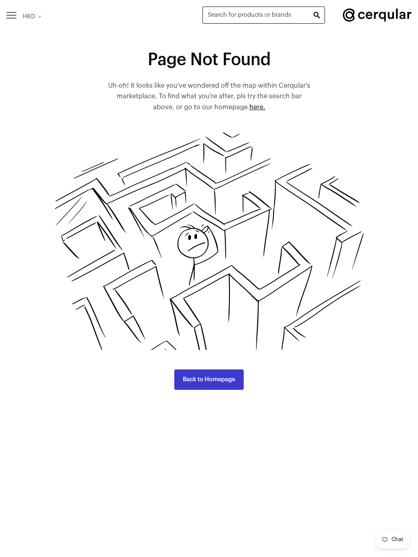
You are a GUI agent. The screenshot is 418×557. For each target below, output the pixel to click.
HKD (29, 16)
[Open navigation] (11, 14)
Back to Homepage (209, 379)
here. (257, 107)
